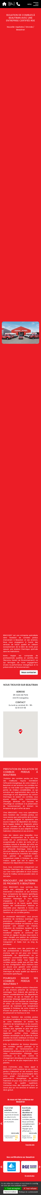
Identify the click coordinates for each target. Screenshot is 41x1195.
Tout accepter (13, 1188)
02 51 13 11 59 (20, 707)
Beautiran (20, 29)
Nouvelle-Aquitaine (15, 27)
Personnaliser (10, 1192)
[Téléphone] (17, 4)
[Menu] (36, 4)
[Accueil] (4, 4)
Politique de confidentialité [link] (28, 1192)
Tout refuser (31, 1188)
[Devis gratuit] (10, 4)
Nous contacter (28, 672)
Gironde (29, 27)
